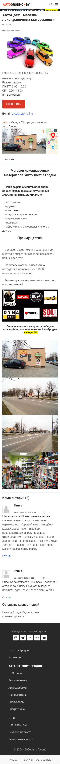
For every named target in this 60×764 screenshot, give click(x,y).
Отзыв (6, 556)
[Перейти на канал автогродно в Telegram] (23, 637)
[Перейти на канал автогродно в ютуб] (44, 637)
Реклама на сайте (19, 732)
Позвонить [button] (13, 104)
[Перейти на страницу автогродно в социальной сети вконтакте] (30, 637)
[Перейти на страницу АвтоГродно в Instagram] (16, 637)
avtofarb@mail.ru (22, 113)
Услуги (28, 759)
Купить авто (16, 657)
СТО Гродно (15, 673)
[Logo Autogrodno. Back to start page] (16, 4)
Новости (14, 759)
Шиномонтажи (17, 694)
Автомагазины (18, 680)
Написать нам (17, 725)
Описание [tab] (9, 159)
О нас (11, 717)
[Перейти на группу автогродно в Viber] (37, 637)
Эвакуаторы (16, 702)
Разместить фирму (20, 739)
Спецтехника (16, 709)
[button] (50, 4)
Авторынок (43, 759)
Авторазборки (17, 687)
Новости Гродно (18, 650)
